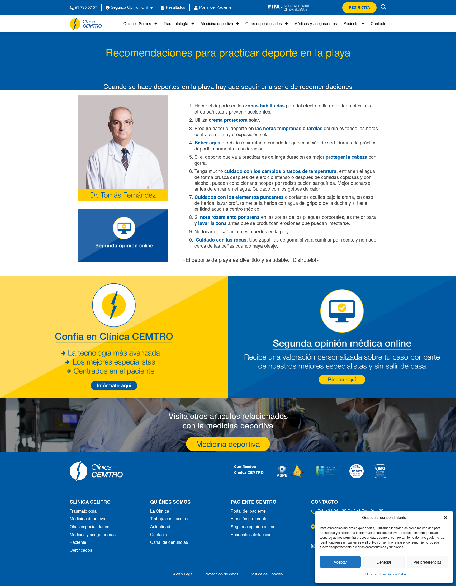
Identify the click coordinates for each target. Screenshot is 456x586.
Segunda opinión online (253, 527)
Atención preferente (249, 519)
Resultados (175, 8)
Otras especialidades (263, 24)
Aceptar (340, 562)
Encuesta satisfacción (251, 535)
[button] (445, 517)
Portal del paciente (248, 511)
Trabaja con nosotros (169, 519)
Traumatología (176, 24)
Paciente (350, 24)
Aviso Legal (183, 574)
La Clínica (159, 511)
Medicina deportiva (217, 24)
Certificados (81, 551)
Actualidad (160, 527)
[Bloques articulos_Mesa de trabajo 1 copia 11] (114, 337)
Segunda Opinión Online (132, 8)
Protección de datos (221, 574)
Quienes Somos (137, 24)
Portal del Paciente (215, 8)
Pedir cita (359, 8)
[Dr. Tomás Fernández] (123, 148)
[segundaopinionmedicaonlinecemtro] (342, 337)
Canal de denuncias (169, 543)
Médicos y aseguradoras (315, 24)
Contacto (378, 24)
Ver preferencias (428, 562)
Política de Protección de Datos (384, 574)
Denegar (384, 562)
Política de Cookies (266, 574)
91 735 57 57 (86, 8)
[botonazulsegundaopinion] (123, 235)
